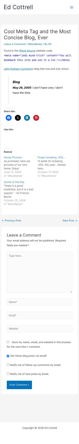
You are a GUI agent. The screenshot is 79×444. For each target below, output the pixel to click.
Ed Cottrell (18, 7)
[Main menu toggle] (72, 7)
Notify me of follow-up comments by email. (35, 364)
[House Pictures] (21, 167)
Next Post (70, 220)
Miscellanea (35, 44)
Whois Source (27, 50)
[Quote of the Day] (21, 193)
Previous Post (11, 220)
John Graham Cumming (18, 68)
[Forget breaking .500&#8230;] (54, 167)
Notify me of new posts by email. (29, 373)
